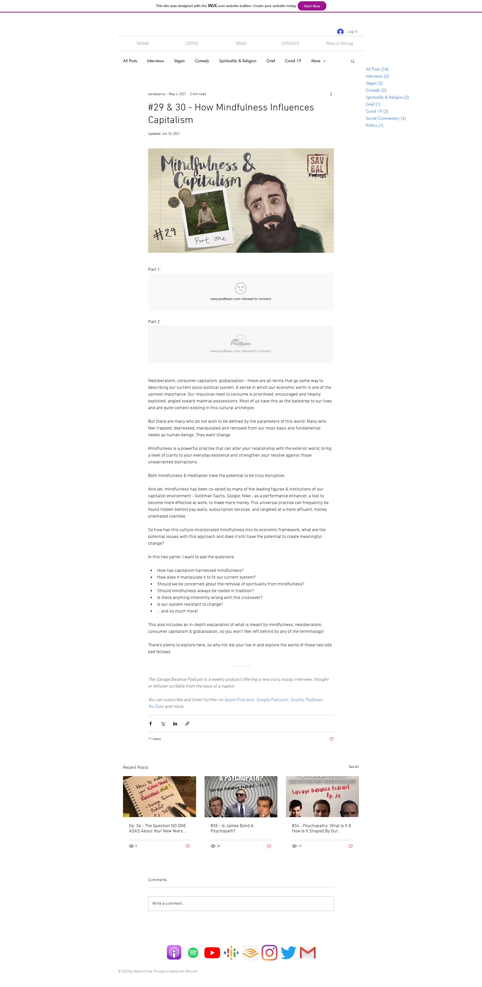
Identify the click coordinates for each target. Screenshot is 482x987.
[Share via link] (187, 723)
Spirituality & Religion (237, 61)
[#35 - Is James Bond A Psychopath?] (241, 796)
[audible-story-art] (250, 953)
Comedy (202, 61)
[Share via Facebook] (150, 723)
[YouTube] (212, 953)
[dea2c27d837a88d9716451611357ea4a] (231, 953)
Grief (270, 61)
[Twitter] (288, 953)
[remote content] (241, 292)
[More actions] (331, 94)
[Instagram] (269, 953)
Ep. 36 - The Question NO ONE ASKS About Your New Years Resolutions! (157, 828)
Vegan (179, 61)
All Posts (130, 61)
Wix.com (191, 971)
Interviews (155, 61)
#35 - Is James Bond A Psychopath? (232, 828)
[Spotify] (193, 953)
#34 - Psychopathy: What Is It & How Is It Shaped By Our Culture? (321, 828)
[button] (352, 61)
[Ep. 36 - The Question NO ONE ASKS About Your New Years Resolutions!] (159, 796)
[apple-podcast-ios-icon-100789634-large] (174, 953)
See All (354, 767)
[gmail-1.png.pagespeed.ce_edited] (308, 953)
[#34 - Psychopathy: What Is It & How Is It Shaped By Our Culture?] (322, 796)
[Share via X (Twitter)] (162, 723)
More (315, 61)
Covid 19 (293, 61)
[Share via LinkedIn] (175, 723)
